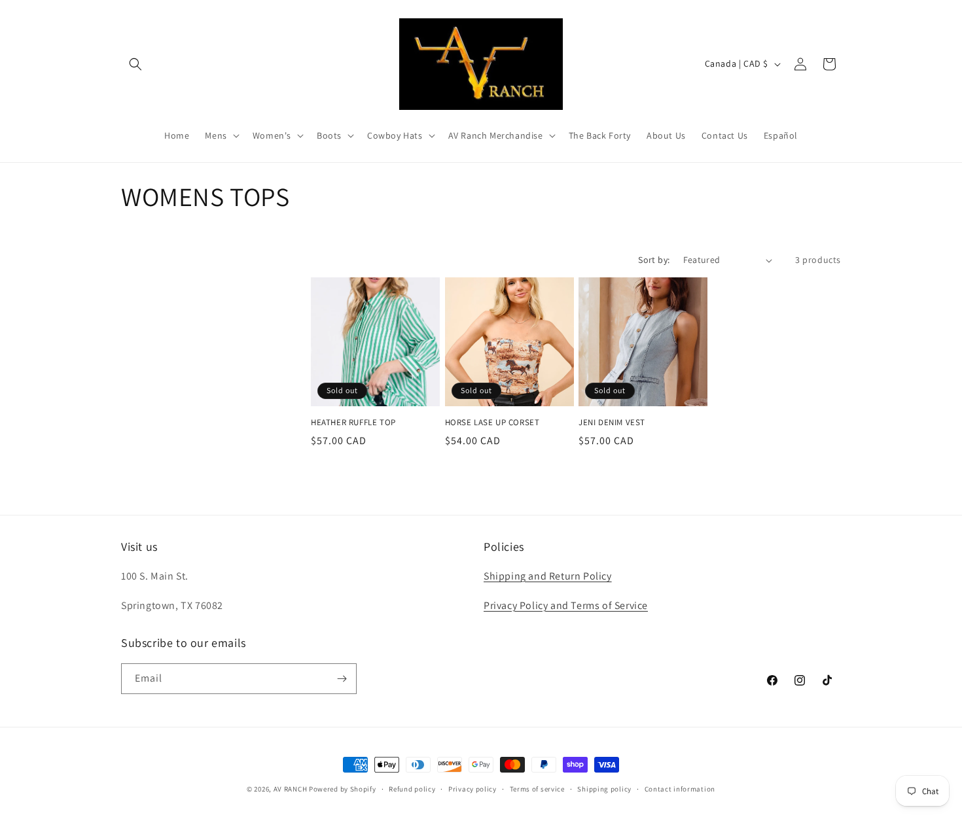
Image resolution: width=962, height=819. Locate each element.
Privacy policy (472, 788)
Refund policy (412, 788)
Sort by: (653, 260)
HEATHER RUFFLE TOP (353, 422)
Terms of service (537, 788)
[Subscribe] (341, 678)
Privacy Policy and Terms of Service (566, 605)
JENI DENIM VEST (612, 422)
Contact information (680, 788)
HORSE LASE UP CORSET (492, 422)
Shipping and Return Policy (548, 576)
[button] (135, 64)
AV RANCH (291, 788)
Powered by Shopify (342, 788)
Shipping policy (604, 788)
